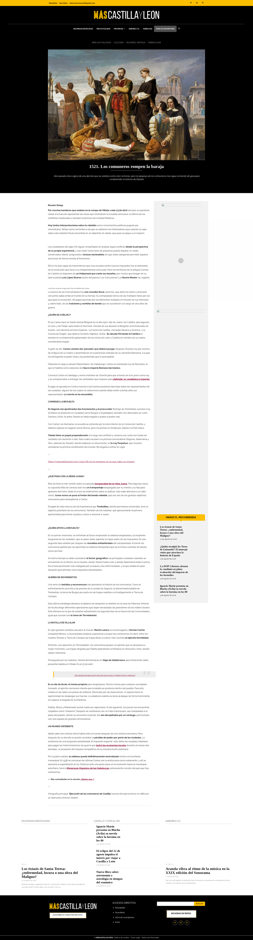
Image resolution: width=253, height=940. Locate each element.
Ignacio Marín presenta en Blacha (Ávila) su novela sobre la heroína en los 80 (174, 589)
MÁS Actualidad (101, 42)
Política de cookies (121, 938)
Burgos (169, 864)
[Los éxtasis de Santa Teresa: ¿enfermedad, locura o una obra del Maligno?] (196, 530)
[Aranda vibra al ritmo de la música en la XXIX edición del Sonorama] (198, 844)
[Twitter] (202, 3)
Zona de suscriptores (124, 917)
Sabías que (154, 42)
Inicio (117, 922)
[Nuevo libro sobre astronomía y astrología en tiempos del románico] (142, 876)
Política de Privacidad (150, 938)
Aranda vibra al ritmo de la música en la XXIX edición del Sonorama (197, 871)
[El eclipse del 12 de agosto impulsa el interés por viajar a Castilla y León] (142, 855)
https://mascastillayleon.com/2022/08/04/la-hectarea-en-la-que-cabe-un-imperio (91, 461)
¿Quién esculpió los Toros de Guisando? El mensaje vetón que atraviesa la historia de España (173, 551)
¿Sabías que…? (87, 779)
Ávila (24, 864)
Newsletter (120, 908)
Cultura (119, 42)
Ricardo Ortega (135, 42)
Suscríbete (120, 912)
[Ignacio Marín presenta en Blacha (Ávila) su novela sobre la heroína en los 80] (196, 589)
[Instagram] (196, 3)
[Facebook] (191, 3)
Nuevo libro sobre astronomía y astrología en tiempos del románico (109, 877)
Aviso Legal (135, 938)
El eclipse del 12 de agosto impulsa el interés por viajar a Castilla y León (108, 856)
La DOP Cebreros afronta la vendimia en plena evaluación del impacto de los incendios (174, 570)
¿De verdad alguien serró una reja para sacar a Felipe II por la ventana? (104, 675)
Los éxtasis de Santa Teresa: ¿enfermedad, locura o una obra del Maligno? (171, 531)
